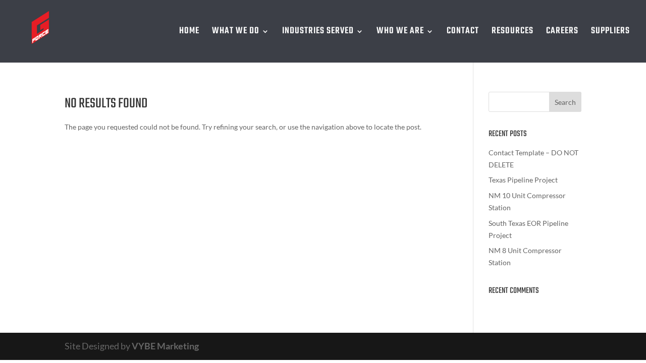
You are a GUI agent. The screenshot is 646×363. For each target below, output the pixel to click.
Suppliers (610, 33)
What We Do (235, 33)
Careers (562, 33)
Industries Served (318, 33)
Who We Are (400, 33)
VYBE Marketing (165, 345)
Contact (463, 33)
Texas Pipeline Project (523, 179)
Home (189, 33)
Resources (512, 33)
